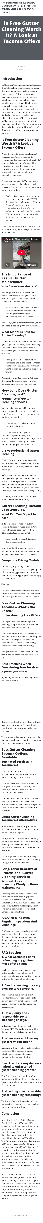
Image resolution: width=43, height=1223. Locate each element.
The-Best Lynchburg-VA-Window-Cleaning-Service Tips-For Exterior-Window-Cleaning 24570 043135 (19, 5)
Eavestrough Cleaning (12, 881)
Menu (5, 13)
